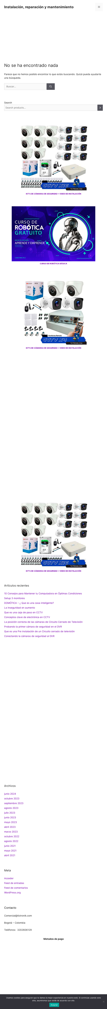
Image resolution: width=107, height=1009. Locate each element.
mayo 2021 (10, 850)
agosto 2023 (11, 808)
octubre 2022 (11, 836)
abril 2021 (9, 855)
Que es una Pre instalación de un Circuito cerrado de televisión (39, 631)
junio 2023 (10, 817)
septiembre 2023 (13, 803)
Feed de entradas (14, 883)
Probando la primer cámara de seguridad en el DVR (33, 626)
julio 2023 (9, 812)
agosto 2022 (11, 841)
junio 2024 (10, 793)
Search (8, 102)
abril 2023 (10, 827)
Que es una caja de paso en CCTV (23, 612)
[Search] (100, 108)
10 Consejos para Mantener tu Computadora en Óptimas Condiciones (43, 593)
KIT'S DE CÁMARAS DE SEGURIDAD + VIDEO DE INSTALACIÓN (53, 194)
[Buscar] (51, 86)
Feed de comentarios (16, 887)
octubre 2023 (11, 798)
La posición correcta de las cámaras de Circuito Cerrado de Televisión (43, 622)
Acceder (9, 878)
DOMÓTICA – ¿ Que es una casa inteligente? (29, 603)
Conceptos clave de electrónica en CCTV (27, 617)
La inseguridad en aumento (19, 607)
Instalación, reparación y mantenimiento (39, 7)
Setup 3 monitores (14, 598)
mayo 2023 (10, 822)
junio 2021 (10, 846)
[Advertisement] (53, 34)
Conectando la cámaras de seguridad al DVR (29, 636)
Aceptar (54, 1005)
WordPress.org (12, 892)
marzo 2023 (11, 831)
